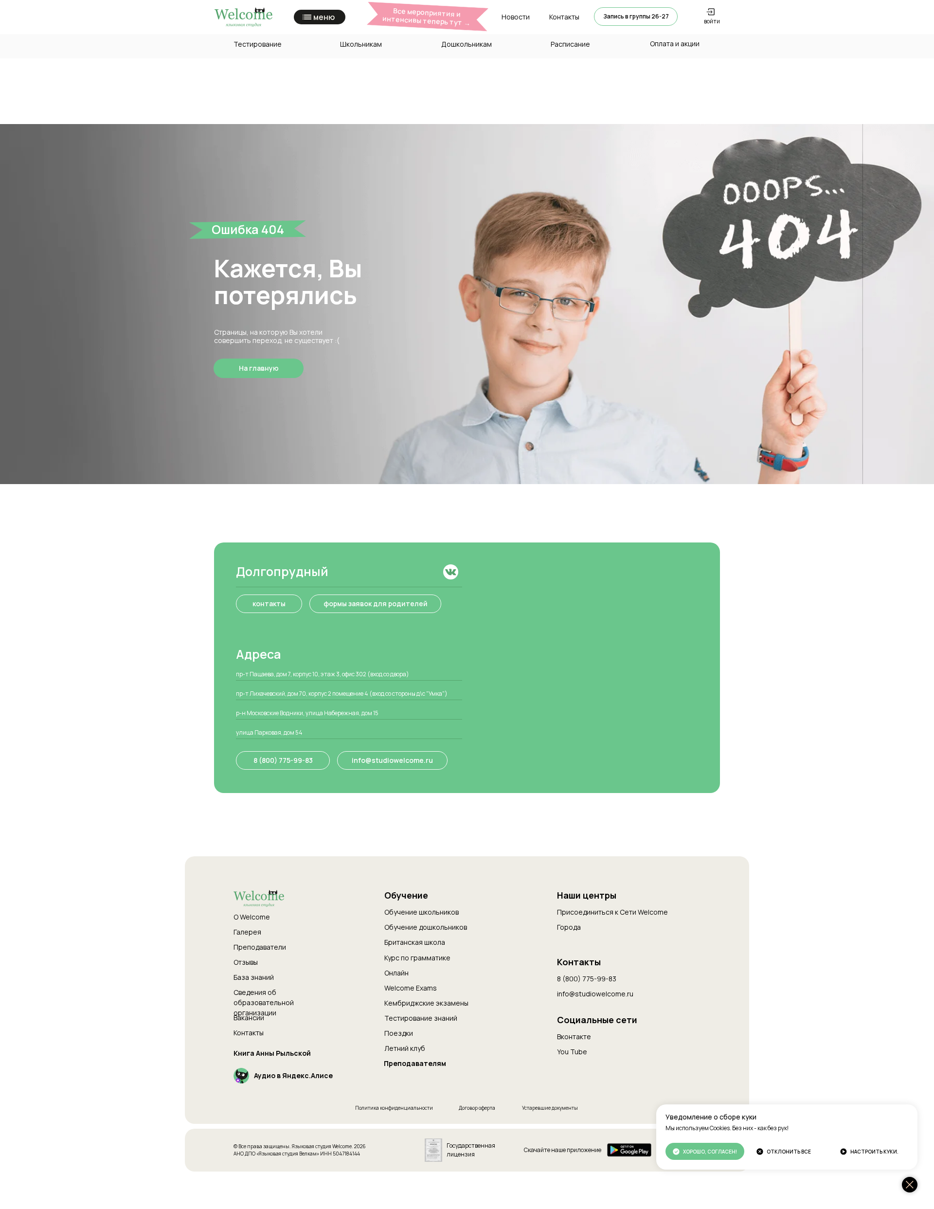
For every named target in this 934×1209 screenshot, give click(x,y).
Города (569, 927)
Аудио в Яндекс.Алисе (293, 1075)
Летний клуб (404, 1048)
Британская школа (414, 942)
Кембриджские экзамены (426, 1003)
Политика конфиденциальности (394, 1107)
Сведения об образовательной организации (264, 1002)
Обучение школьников (421, 912)
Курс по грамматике (417, 957)
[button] (636, 16)
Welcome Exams (410, 987)
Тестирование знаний (420, 1018)
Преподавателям (415, 1063)
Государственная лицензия (471, 1149)
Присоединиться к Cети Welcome (612, 912)
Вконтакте (574, 1036)
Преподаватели (260, 947)
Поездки (398, 1033)
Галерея (247, 932)
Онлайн (396, 972)
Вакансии (249, 1017)
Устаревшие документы (550, 1107)
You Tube (572, 1051)
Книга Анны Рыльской (272, 1053)
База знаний (254, 977)
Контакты (249, 1032)
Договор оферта (477, 1107)
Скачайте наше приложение (562, 1150)
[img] (450, 571)
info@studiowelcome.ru (595, 993)
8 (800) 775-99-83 (586, 978)
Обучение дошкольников (425, 927)
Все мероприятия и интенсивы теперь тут (426, 16)
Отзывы (246, 962)
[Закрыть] (909, 1184)
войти (712, 21)
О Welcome (252, 916)
